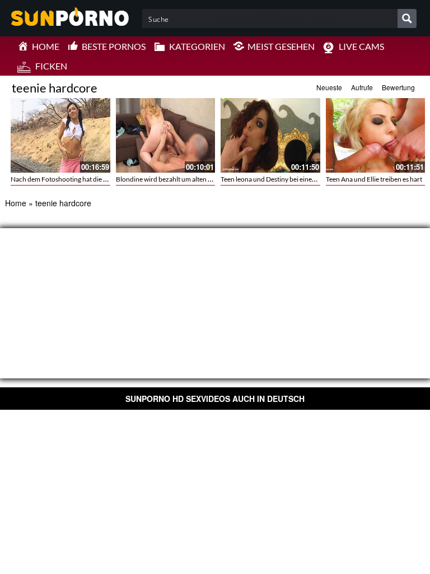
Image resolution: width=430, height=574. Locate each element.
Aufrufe (362, 87)
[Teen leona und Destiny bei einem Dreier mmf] (270, 135)
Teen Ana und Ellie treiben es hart (374, 179)
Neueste (329, 87)
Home (15, 203)
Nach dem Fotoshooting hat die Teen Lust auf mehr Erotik (94, 179)
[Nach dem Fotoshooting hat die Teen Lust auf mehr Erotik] (60, 135)
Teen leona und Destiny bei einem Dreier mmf (286, 179)
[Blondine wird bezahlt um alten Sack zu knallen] (166, 135)
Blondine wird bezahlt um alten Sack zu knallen (184, 179)
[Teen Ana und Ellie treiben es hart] (376, 135)
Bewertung (398, 87)
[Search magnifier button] (407, 18)
